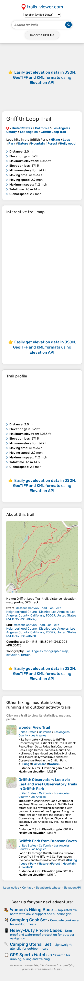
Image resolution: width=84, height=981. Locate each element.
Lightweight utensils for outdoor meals (41, 946)
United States (27, 732)
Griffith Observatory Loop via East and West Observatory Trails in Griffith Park (48, 784)
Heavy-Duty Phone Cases (36, 930)
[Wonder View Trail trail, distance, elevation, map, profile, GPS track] (11, 749)
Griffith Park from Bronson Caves (48, 841)
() (41, 613)
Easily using (44, 77)
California (45, 732)
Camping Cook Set (28, 919)
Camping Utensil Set (30, 944)
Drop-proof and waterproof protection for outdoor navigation (42, 934)
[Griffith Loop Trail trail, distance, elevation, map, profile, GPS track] (42, 557)
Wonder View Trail (34, 727)
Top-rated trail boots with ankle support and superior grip (44, 912)
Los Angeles (38, 735)
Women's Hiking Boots (32, 909)
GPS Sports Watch (28, 954)
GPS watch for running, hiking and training (40, 957)
